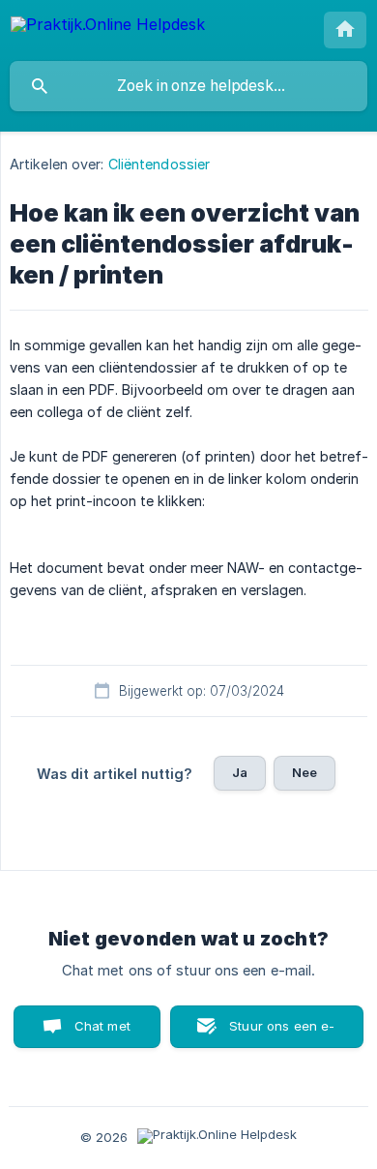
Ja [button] (239, 772)
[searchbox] (188, 86)
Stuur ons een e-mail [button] (281, 1033)
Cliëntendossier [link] (159, 164)
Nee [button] (304, 772)
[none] (108, 28)
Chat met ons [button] (102, 1033)
